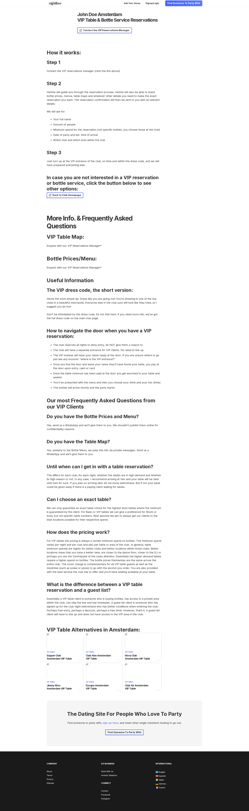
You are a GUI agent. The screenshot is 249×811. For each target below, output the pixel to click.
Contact (104, 791)
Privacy (50, 779)
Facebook (105, 795)
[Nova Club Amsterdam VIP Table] (143, 634)
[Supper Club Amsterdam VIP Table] (65, 634)
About (49, 771)
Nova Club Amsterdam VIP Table (137, 657)
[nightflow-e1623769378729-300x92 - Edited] (55, 3)
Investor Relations (109, 775)
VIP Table (51, 652)
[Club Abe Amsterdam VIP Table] (104, 634)
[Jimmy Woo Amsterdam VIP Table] (65, 664)
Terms (49, 775)
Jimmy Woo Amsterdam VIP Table (59, 687)
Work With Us (107, 771)
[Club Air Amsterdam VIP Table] (143, 664)
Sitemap (50, 783)
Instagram (105, 798)
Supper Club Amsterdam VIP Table (59, 657)
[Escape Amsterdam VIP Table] (104, 664)
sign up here (110, 722)
